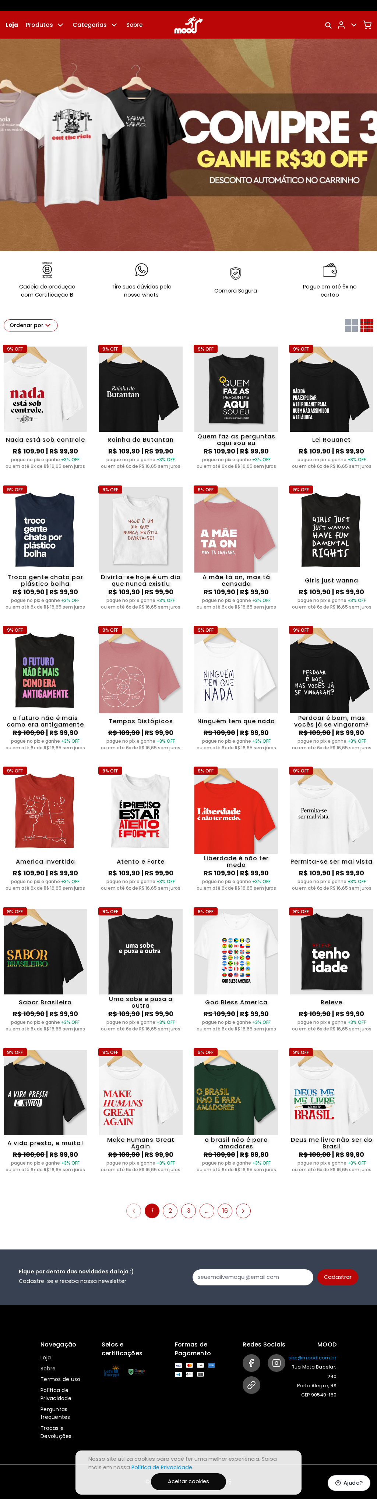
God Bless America (236, 1002)
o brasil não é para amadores (236, 1143)
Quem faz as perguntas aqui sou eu (236, 440)
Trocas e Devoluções (56, 1432)
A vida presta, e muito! (45, 1143)
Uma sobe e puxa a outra (141, 1002)
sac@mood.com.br (312, 1358)
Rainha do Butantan (141, 439)
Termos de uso (60, 1379)
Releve (331, 1002)
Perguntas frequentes (55, 1413)
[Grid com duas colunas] (351, 325)
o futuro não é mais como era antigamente (45, 721)
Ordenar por (26, 325)
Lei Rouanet (331, 439)
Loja (12, 25)
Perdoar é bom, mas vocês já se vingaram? (331, 721)
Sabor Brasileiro (45, 1002)
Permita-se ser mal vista (331, 861)
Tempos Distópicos (141, 721)
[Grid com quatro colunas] (366, 325)
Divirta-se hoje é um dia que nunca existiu (141, 580)
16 (225, 1210)
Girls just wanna (331, 580)
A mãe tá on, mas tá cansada (236, 580)
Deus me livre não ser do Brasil (332, 1143)
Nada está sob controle (45, 439)
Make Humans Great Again (141, 1143)
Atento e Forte (141, 861)
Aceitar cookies (188, 1481)
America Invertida (45, 861)
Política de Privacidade (55, 1394)
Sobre (134, 25)
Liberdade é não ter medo (236, 861)
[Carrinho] (367, 25)
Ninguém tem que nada (236, 721)
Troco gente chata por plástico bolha (45, 580)
